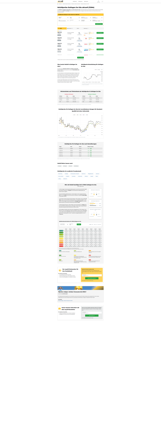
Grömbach (86, 176)
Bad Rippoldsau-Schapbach (75, 173)
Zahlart (78, 28)
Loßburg (59, 178)
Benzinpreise (86, 1)
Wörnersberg (60, 173)
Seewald (91, 176)
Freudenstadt (80, 176)
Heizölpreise (75, 1)
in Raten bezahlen (80, 46)
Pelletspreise (80, 1)
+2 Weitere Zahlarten (79, 34)
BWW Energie (90, 37)
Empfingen (66, 173)
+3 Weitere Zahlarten (79, 45)
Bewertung (85, 28)
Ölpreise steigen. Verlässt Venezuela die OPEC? (65, 300)
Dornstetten (73, 176)
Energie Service (90, 54)
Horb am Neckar (60, 176)
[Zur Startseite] (60, 1)
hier (92, 280)
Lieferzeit (70, 28)
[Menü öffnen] (102, 1)
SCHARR (90, 32)
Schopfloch (67, 176)
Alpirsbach (97, 173)
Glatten (97, 176)
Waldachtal (65, 178)
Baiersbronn (83, 173)
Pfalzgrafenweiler (90, 173)
